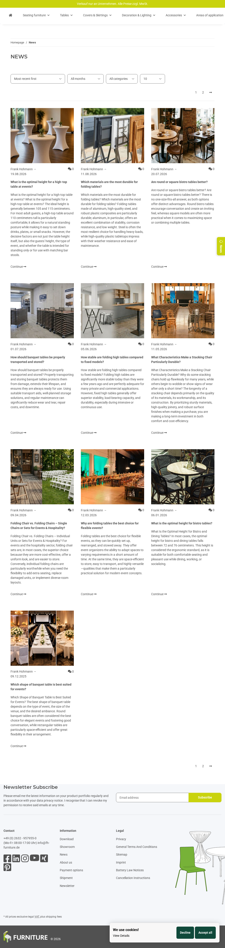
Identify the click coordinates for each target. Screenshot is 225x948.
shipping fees (54, 916)
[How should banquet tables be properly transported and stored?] (42, 310)
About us (66, 862)
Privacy (121, 839)
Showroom (67, 847)
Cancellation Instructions (133, 878)
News (63, 854)
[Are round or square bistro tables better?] (182, 135)
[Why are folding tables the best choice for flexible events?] (112, 476)
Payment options (71, 870)
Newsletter (67, 886)
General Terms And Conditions (136, 847)
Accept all (205, 932)
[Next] (210, 92)
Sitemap (121, 854)
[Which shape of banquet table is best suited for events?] (42, 638)
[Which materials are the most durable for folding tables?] (112, 135)
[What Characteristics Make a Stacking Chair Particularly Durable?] (182, 310)
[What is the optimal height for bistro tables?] (182, 476)
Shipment (66, 878)
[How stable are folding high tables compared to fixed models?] (112, 310)
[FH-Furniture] (11, 15)
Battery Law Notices (130, 870)
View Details (121, 935)
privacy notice (53, 800)
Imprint (121, 862)
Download (67, 839)
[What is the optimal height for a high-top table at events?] (42, 135)
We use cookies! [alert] (126, 930)
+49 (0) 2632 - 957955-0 (20, 838)
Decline (185, 932)
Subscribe (205, 797)
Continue (17, 266)
